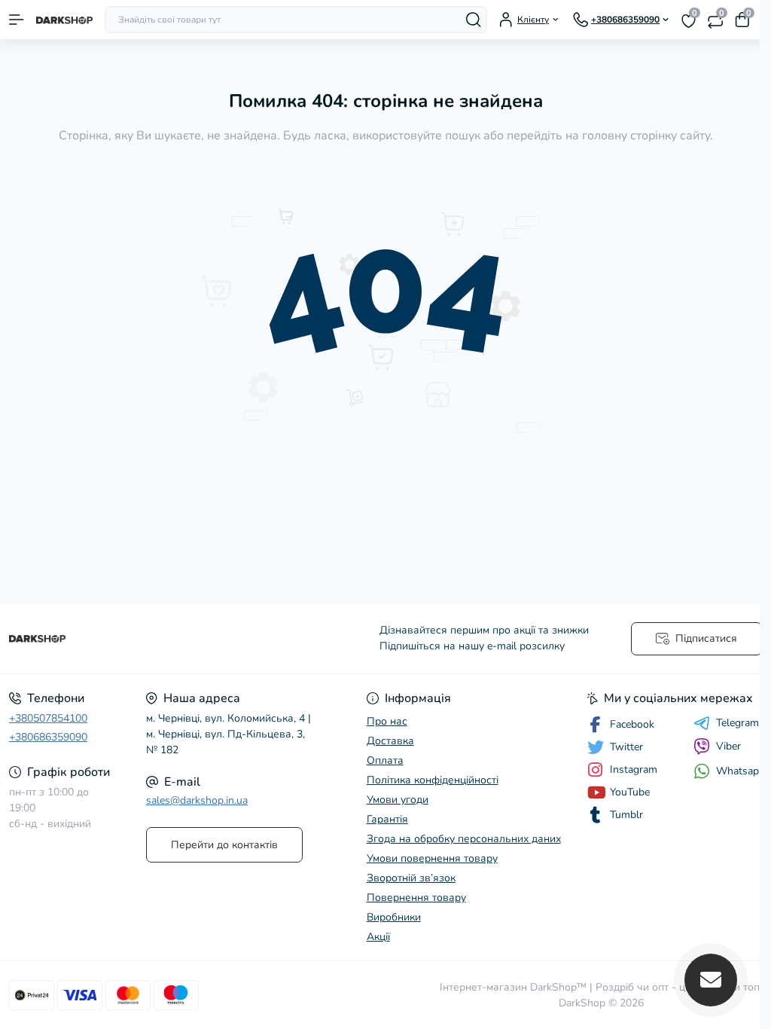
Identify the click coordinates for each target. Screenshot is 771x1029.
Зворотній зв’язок (411, 878)
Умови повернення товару (432, 858)
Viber (728, 746)
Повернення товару (416, 897)
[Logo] (64, 20)
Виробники (394, 917)
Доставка (390, 741)
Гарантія (387, 819)
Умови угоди (397, 799)
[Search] (473, 19)
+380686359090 (48, 737)
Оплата (385, 760)
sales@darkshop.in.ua (197, 800)
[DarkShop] (128, 639)
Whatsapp (740, 771)
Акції (378, 937)
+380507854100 (48, 718)
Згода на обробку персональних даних (464, 839)
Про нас (387, 721)
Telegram (737, 723)
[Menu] (16, 19)
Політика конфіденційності (432, 780)
